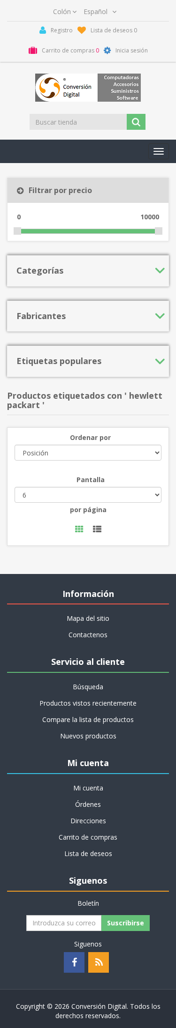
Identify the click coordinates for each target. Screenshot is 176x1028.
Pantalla (91, 479)
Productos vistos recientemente (88, 703)
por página (88, 509)
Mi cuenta (88, 787)
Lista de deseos (88, 853)
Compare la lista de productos (88, 719)
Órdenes (88, 804)
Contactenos (88, 634)
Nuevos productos (88, 735)
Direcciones (88, 820)
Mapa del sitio (88, 618)
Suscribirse (125, 922)
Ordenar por (90, 437)
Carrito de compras (88, 837)
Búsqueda (88, 686)
